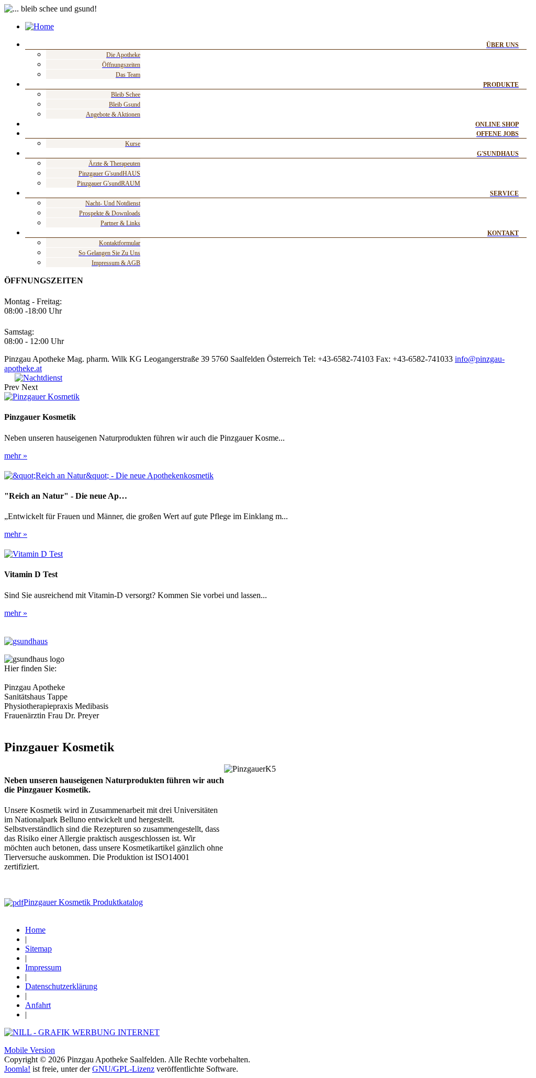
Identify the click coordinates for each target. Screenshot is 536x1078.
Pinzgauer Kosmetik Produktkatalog (83, 902)
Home (35, 929)
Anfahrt (38, 1005)
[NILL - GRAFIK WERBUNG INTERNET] (82, 1032)
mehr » (15, 455)
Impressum (43, 967)
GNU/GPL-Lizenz (123, 1068)
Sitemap (38, 948)
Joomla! (17, 1068)
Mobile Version (29, 1050)
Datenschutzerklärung (61, 986)
